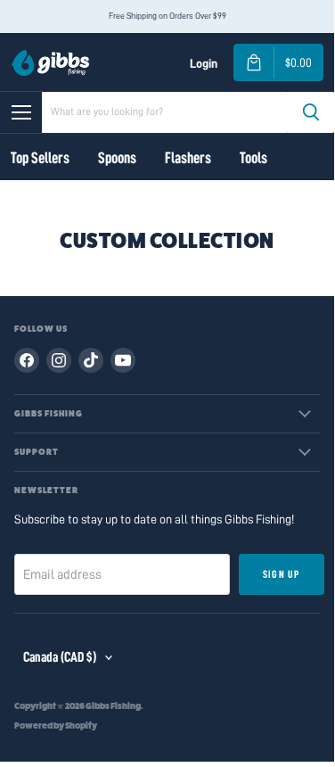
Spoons (117, 158)
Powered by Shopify (55, 726)
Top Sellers (40, 158)
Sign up (281, 574)
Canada (59, 657)
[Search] (311, 112)
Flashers (188, 158)
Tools (253, 158)
